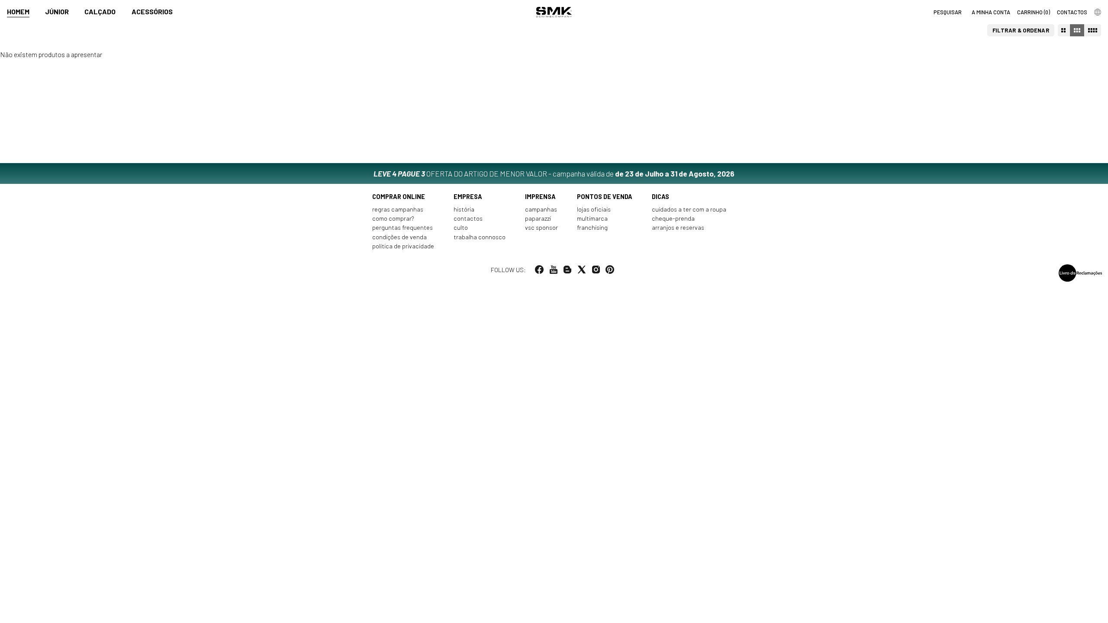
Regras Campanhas (397, 209)
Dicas (660, 196)
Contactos (468, 218)
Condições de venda (399, 237)
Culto (461, 227)
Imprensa (540, 196)
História (464, 209)
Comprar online (398, 196)
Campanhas (541, 209)
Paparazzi (538, 218)
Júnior (57, 11)
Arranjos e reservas (678, 227)
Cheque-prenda (673, 218)
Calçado (100, 11)
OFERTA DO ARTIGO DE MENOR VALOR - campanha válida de (554, 173)
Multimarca (592, 218)
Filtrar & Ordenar (1021, 30)
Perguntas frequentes (402, 227)
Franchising (592, 227)
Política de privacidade (403, 246)
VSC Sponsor (541, 227)
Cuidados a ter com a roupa (689, 209)
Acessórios (152, 11)
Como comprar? (393, 218)
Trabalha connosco (480, 237)
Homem (18, 11)
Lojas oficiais (594, 209)
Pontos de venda (604, 196)
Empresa (468, 196)
